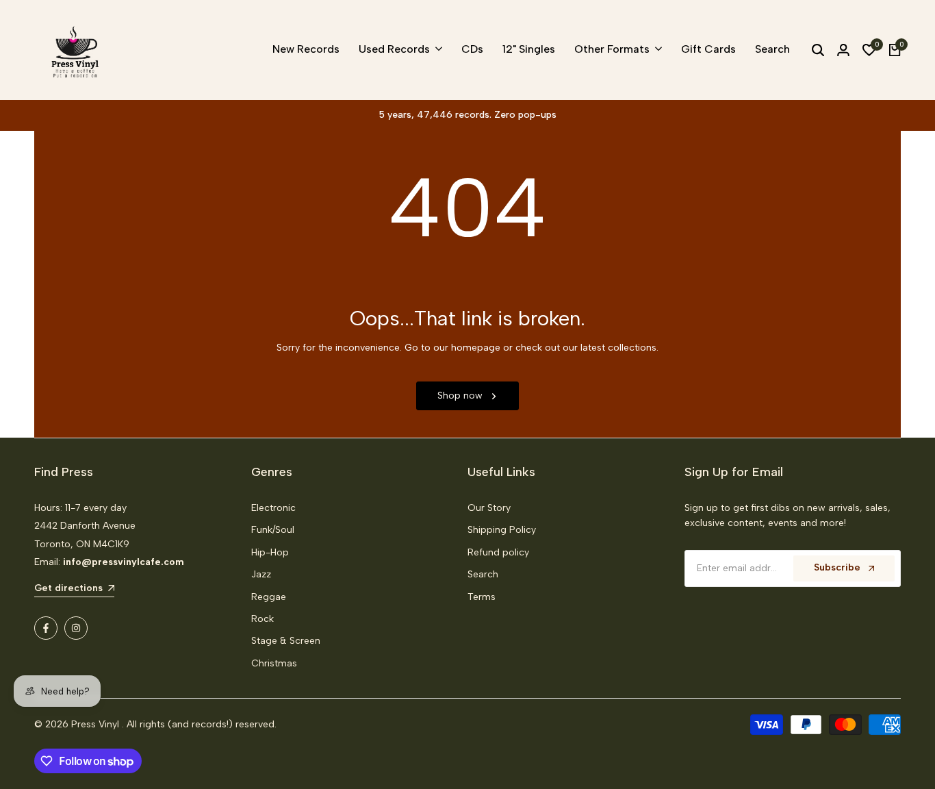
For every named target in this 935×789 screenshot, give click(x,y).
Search (482, 574)
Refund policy (498, 552)
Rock (262, 619)
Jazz (261, 574)
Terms (481, 597)
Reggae (268, 597)
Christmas (274, 663)
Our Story (489, 508)
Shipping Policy (501, 530)
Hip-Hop (270, 552)
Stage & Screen (285, 641)
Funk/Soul (272, 530)
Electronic (273, 508)
